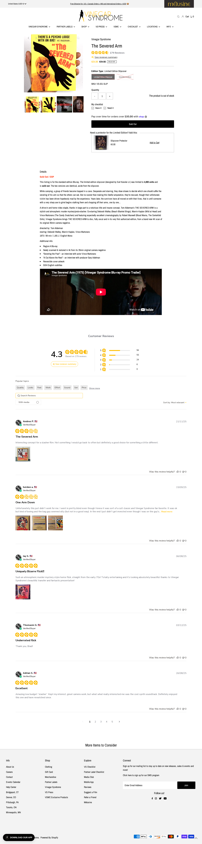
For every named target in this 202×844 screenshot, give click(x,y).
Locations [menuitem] (152, 26)
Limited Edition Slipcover (103, 77)
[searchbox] (49, 395)
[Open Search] (178, 16)
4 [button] (106, 721)
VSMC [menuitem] (116, 26)
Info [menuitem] (169, 26)
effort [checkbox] (57, 387)
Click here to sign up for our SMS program (141, 775)
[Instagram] (156, 798)
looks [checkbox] (30, 387)
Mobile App (89, 782)
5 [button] (112, 721)
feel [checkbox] (39, 387)
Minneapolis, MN (13, 812)
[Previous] (28, 38)
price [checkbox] (84, 387)
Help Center (11, 787)
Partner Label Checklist (94, 772)
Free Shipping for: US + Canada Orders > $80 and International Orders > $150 (98, 4)
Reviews (87, 787)
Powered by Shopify (49, 837)
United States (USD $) (16, 4)
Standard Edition (125, 77)
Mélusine (88, 802)
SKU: (93, 83)
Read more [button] (166, 511)
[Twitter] (160, 798)
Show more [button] (94, 388)
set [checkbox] (76, 387)
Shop (84, 26)
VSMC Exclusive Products (56, 797)
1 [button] (90, 721)
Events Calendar (13, 782)
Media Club (89, 777)
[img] (92, 52)
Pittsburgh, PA (12, 802)
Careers (9, 772)
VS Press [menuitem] (100, 26)
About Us (10, 766)
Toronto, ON (11, 807)
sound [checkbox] (67, 387)
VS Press (49, 792)
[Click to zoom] (78, 38)
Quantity (95, 89)
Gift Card (49, 772)
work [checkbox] (48, 387)
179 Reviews (117, 52)
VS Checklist (89, 766)
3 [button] (101, 721)
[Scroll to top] (196, 838)
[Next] (36, 38)
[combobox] (174, 402)
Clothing (48, 766)
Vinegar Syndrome (38, 26)
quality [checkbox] (20, 387)
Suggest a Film (90, 792)
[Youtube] (165, 798)
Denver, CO (11, 797)
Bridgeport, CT (12, 792)
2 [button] (95, 721)
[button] (119, 351)
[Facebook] (152, 798)
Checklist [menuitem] (133, 26)
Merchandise (50, 777)
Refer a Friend (90, 797)
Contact (9, 777)
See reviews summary (106, 57)
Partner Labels (65, 26)
